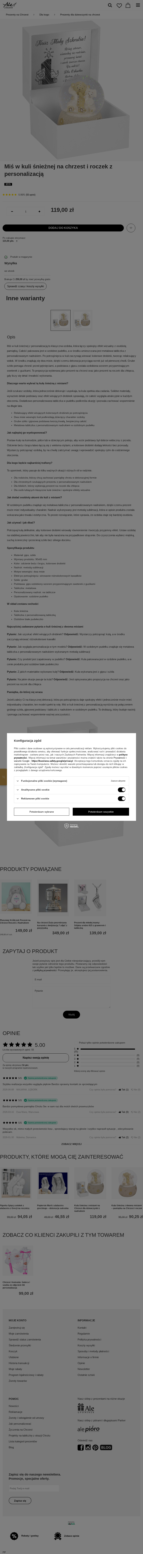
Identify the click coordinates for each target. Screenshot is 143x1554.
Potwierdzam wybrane (41, 811)
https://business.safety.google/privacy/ (52, 761)
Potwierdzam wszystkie (101, 811)
